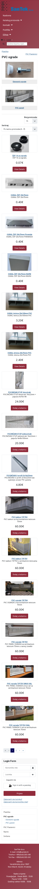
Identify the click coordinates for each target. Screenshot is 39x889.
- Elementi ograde (12, 819)
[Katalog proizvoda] (20, 20)
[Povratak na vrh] (35, 885)
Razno (6, 832)
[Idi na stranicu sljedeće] (19, 750)
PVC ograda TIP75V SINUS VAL (19, 684)
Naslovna (7, 15)
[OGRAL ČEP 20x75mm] (19, 175)
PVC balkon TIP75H (19, 517)
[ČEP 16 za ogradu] (19, 136)
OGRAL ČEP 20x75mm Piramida (19, 234)
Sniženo (7, 836)
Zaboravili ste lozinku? (13, 799)
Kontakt (6, 25)
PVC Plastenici (9, 827)
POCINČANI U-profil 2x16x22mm (19, 476)
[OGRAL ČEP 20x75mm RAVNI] (19, 254)
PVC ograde (8, 816)
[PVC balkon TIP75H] (19, 498)
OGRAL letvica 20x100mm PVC (19, 313)
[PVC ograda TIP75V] (19, 622)
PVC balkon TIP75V (19, 559)
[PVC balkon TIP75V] (19, 539)
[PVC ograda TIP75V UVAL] (19, 706)
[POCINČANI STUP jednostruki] (19, 414)
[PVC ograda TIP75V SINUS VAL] (19, 664)
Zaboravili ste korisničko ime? (16, 802)
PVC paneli (19, 108)
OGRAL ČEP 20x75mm (19, 195)
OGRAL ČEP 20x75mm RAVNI (19, 274)
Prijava (19, 793)
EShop (5, 34)
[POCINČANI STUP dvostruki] (19, 373)
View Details (19, 169)
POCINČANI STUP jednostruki (19, 434)
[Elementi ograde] (19, 62)
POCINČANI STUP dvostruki (19, 392)
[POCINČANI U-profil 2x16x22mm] (19, 456)
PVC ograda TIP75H (19, 600)
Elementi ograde (19, 82)
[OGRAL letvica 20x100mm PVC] (19, 294)
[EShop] (9, 34)
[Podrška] (11, 29)
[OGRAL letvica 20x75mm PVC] (19, 333)
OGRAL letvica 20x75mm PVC (19, 353)
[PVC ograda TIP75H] (19, 581)
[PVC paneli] (19, 88)
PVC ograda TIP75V (19, 642)
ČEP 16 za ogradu (19, 156)
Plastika (7, 812)
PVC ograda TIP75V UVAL (19, 725)
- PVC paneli (10, 823)
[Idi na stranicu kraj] (23, 750)
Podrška (6, 30)
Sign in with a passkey (21, 785)
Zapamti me (11, 780)
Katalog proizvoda (11, 20)
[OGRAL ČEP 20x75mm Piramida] (19, 215)
